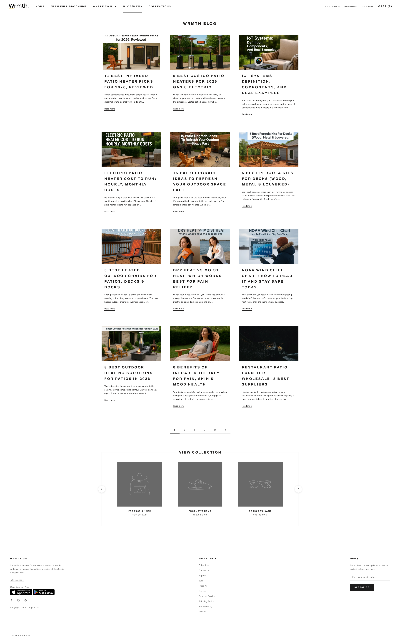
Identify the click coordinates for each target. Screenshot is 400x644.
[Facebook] (11, 600)
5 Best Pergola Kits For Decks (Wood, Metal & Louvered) (268, 178)
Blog (201, 580)
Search (367, 6)
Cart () (385, 6)
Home (40, 6)
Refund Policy (205, 606)
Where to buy (105, 6)
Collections (160, 6)
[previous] (101, 489)
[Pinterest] (26, 600)
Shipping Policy (206, 601)
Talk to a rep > (17, 579)
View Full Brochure (68, 6)
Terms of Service (207, 596)
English (331, 6)
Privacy (202, 611)
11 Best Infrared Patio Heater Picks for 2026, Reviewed (128, 81)
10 (215, 430)
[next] (298, 489)
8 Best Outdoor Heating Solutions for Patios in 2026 (128, 373)
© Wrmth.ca (21, 635)
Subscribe (362, 587)
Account (351, 6)
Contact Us (204, 570)
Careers (202, 591)
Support (203, 575)
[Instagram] (18, 600)
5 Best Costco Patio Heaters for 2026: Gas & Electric (199, 81)
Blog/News (132, 6)
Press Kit (203, 585)
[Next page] (225, 430)
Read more (109, 108)
